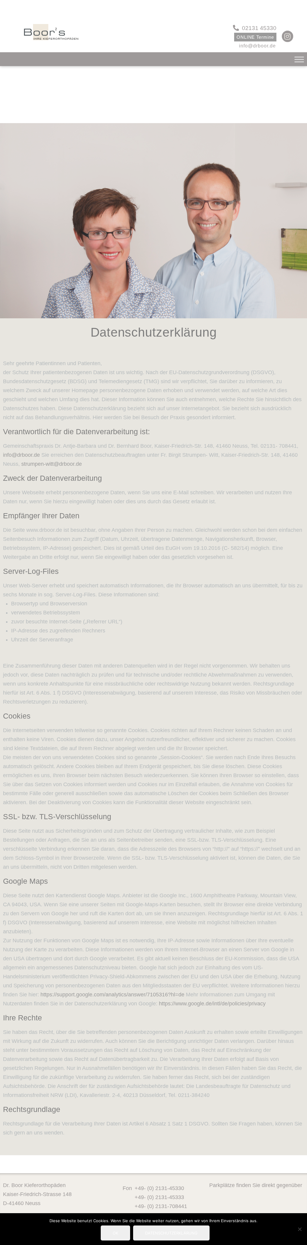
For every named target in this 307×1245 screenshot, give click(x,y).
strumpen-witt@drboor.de (51, 464)
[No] (300, 1229)
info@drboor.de (21, 455)
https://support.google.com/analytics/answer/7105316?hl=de (112, 995)
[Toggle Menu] (299, 59)
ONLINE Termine (255, 37)
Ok (115, 1233)
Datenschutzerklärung (171, 1233)
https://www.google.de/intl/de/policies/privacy (212, 1004)
